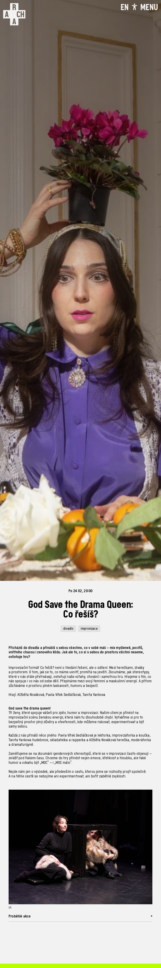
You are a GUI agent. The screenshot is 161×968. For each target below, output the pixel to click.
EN (125, 7)
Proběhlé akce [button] (20, 916)
